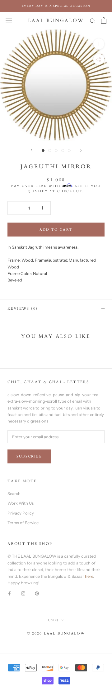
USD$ (53, 620)
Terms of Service (23, 522)
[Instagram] (23, 593)
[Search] (93, 20)
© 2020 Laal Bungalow (56, 633)
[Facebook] (9, 593)
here (89, 576)
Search (14, 493)
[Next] (81, 150)
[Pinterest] (37, 593)
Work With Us (20, 503)
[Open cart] (103, 20)
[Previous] (31, 150)
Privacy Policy (20, 513)
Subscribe (29, 456)
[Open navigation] (9, 20)
